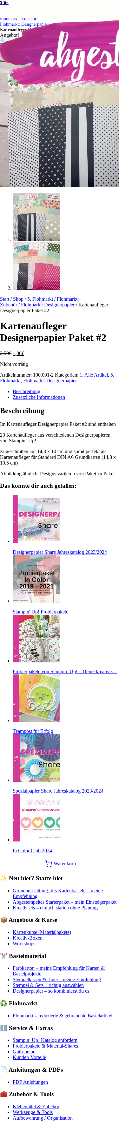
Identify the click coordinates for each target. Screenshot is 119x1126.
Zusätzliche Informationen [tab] (39, 397)
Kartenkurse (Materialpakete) (42, 932)
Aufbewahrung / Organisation (43, 1118)
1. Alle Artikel (94, 375)
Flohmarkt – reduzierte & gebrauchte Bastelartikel (62, 1015)
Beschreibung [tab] (26, 391)
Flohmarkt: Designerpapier (48, 304)
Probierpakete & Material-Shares (45, 1046)
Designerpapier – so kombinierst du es (51, 991)
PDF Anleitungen (30, 1082)
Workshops (24, 943)
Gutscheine (24, 1051)
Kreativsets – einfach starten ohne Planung (55, 907)
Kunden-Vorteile (29, 1057)
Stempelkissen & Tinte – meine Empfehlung (57, 979)
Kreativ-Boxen (28, 938)
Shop (18, 299)
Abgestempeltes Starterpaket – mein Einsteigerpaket (64, 902)
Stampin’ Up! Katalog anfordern (45, 1040)
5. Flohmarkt (40, 299)
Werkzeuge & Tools (33, 1112)
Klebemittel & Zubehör (36, 1106)
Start (4, 299)
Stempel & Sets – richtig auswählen (48, 985)
